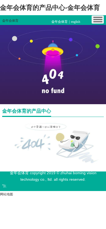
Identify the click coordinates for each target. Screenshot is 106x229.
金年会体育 (10, 21)
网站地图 (6, 194)
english (75, 22)
